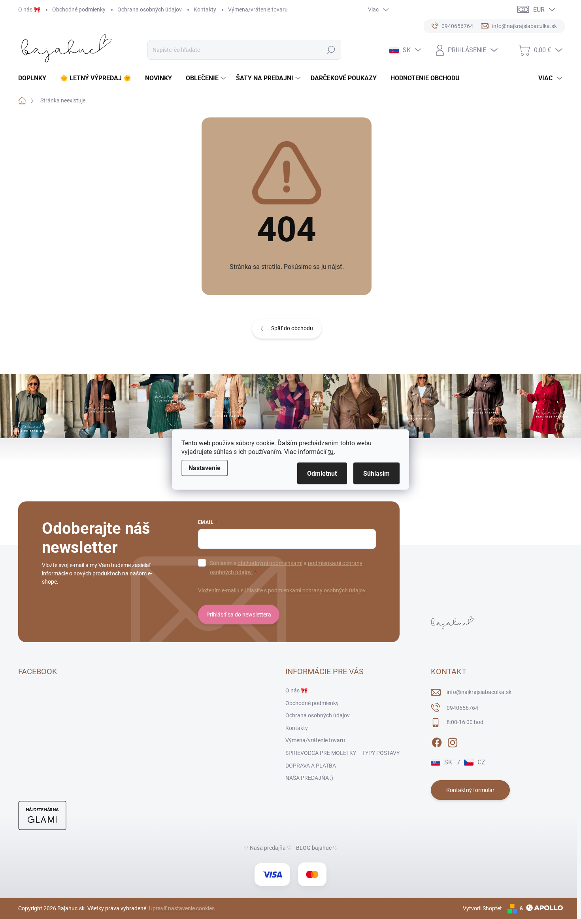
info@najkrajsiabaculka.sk (479, 692)
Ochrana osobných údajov (149, 9)
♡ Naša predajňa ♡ (267, 848)
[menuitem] (35, 78)
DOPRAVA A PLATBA (310, 765)
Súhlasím (376, 473)
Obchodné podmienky (79, 9)
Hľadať (331, 50)
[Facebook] (437, 741)
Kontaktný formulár (470, 790)
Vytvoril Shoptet (482, 908)
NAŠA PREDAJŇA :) (309, 778)
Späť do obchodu (292, 328)
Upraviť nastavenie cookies (182, 908)
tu (331, 452)
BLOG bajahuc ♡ (317, 848)
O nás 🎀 (29, 9)
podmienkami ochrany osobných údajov (317, 590)
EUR (539, 9)
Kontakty (205, 9)
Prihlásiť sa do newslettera (238, 614)
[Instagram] (452, 741)
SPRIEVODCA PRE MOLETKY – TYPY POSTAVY (342, 753)
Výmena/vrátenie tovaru (258, 9)
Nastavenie (205, 468)
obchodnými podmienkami (270, 563)
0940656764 (462, 708)
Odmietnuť (322, 473)
